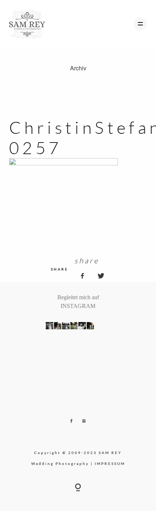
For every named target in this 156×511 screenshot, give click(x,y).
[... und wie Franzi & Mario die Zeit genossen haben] (98, 326)
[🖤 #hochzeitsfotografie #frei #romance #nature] (49, 326)
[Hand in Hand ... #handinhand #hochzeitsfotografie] (74, 326)
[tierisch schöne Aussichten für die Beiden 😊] (58, 326)
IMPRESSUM (110, 463)
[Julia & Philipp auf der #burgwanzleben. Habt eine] (90, 326)
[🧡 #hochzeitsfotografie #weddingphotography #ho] (107, 326)
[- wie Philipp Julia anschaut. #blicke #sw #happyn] (82, 326)
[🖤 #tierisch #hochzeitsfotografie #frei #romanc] (66, 326)
